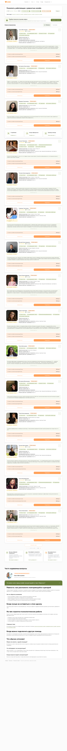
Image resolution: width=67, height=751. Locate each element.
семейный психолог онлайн (28, 14)
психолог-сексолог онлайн (17, 14)
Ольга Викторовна (19, 575)
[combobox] (55, 25)
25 (38, 548)
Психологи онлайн (16, 660)
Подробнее (47, 60)
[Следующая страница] (40, 548)
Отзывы (41, 1)
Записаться (19, 60)
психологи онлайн (38, 14)
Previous (7, 483)
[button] (26, 11)
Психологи (26, 1)
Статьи (37, 1)
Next (16, 483)
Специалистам (47, 1)
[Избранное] (59, 30)
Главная (6, 660)
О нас (32, 1)
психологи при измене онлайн (40, 626)
